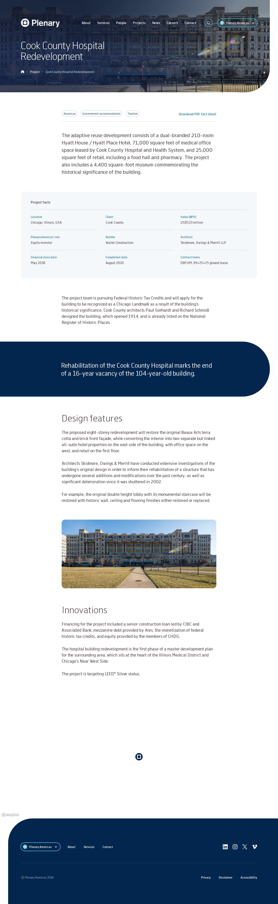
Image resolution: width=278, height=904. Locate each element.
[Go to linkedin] (225, 846)
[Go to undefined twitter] (244, 846)
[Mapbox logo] (10, 815)
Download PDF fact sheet (197, 114)
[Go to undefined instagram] (235, 846)
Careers (172, 23)
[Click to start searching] (208, 23)
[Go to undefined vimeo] (254, 846)
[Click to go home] (22, 72)
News (156, 23)
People (121, 23)
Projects (139, 23)
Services (103, 23)
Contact (190, 23)
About (86, 23)
